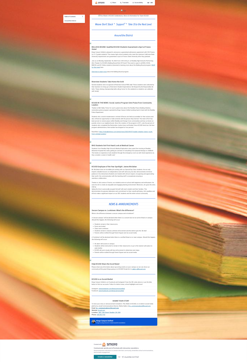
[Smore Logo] (100, 2)
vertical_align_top (82, 16)
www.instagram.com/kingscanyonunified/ (112, 289)
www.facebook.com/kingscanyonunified (111, 291)
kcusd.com (101, 310)
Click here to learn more (99, 72)
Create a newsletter (105, 357)
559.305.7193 (101, 315)
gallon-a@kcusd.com (139, 269)
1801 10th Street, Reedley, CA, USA (109, 312)
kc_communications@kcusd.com (140, 306)
